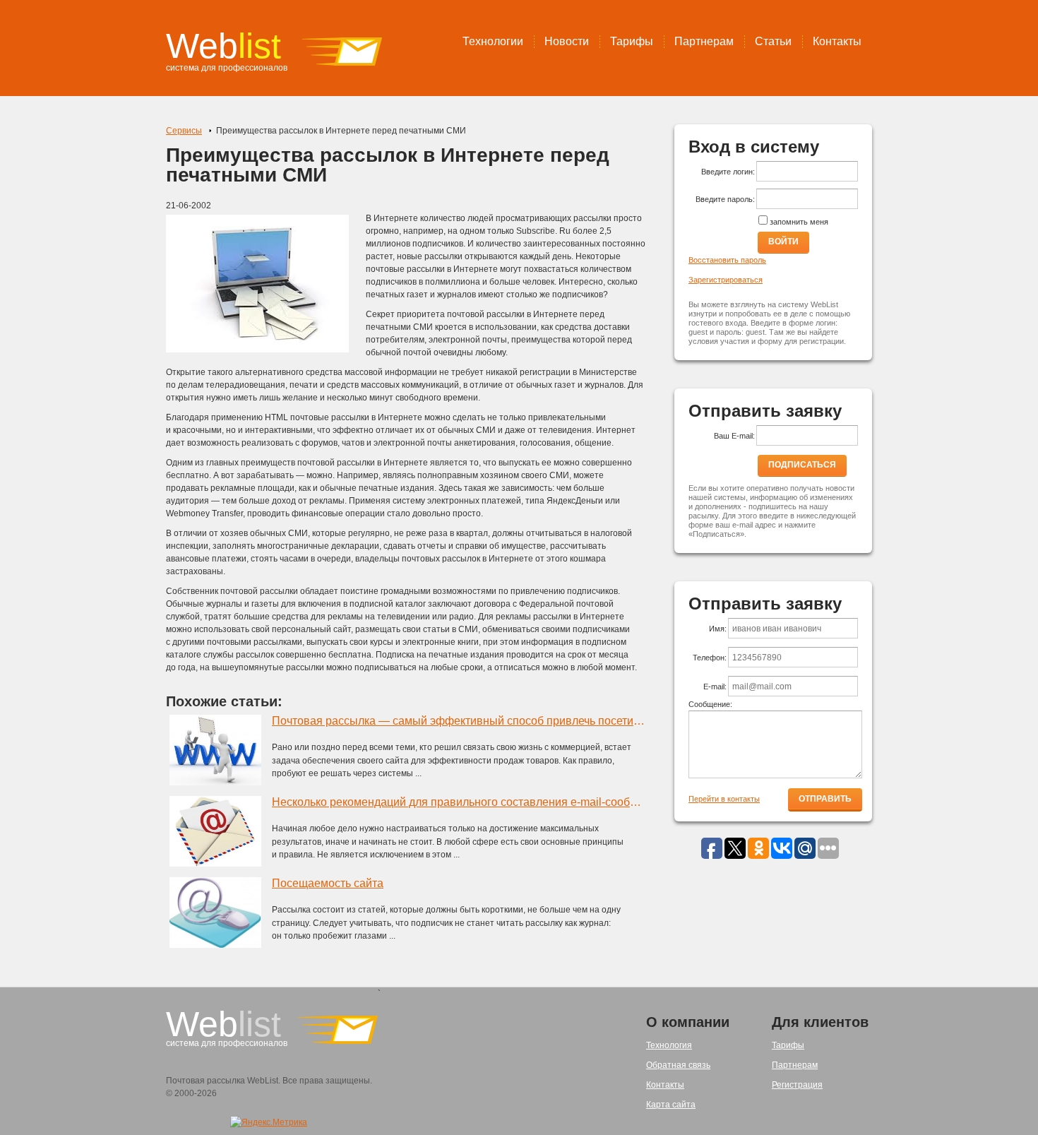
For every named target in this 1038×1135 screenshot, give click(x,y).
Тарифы (631, 41)
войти (783, 241)
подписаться (802, 465)
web (223, 46)
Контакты (837, 41)
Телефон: (710, 657)
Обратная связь (678, 1065)
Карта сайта (671, 1105)
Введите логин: (728, 171)
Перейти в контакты (724, 799)
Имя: (718, 628)
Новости (566, 41)
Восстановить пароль (727, 260)
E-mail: (715, 686)
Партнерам (704, 41)
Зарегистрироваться (725, 279)
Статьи (773, 41)
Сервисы (184, 131)
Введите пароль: (725, 199)
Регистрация (797, 1085)
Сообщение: (710, 704)
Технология (669, 1045)
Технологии (493, 41)
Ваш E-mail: (734, 436)
